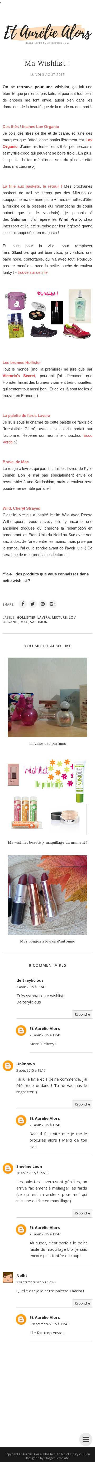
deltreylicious (30, 980)
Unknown (25, 1063)
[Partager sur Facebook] (22, 604)
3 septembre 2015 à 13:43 (49, 1324)
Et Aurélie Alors (45, 1028)
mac (24, 622)
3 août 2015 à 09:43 (31, 987)
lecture (59, 617)
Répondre (82, 1014)
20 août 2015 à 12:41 (45, 1035)
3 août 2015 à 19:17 (31, 1070)
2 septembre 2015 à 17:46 (35, 1282)
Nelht (21, 1275)
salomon (39, 622)
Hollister (26, 617)
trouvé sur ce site (33, 272)
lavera (43, 617)
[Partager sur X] (32, 604)
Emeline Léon (29, 1166)
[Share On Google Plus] (53, 604)
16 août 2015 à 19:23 (32, 1173)
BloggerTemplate (56, 1458)
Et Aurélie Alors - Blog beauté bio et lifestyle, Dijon (54, 1454)
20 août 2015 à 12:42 (45, 1234)
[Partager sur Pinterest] (43, 604)
